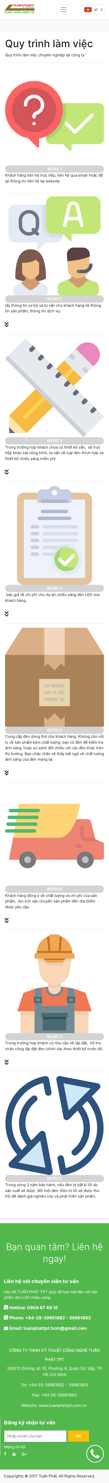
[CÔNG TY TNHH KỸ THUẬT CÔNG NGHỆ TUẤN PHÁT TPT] (25, 9)
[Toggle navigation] (64, 10)
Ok (78, 1436)
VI (95, 10)
